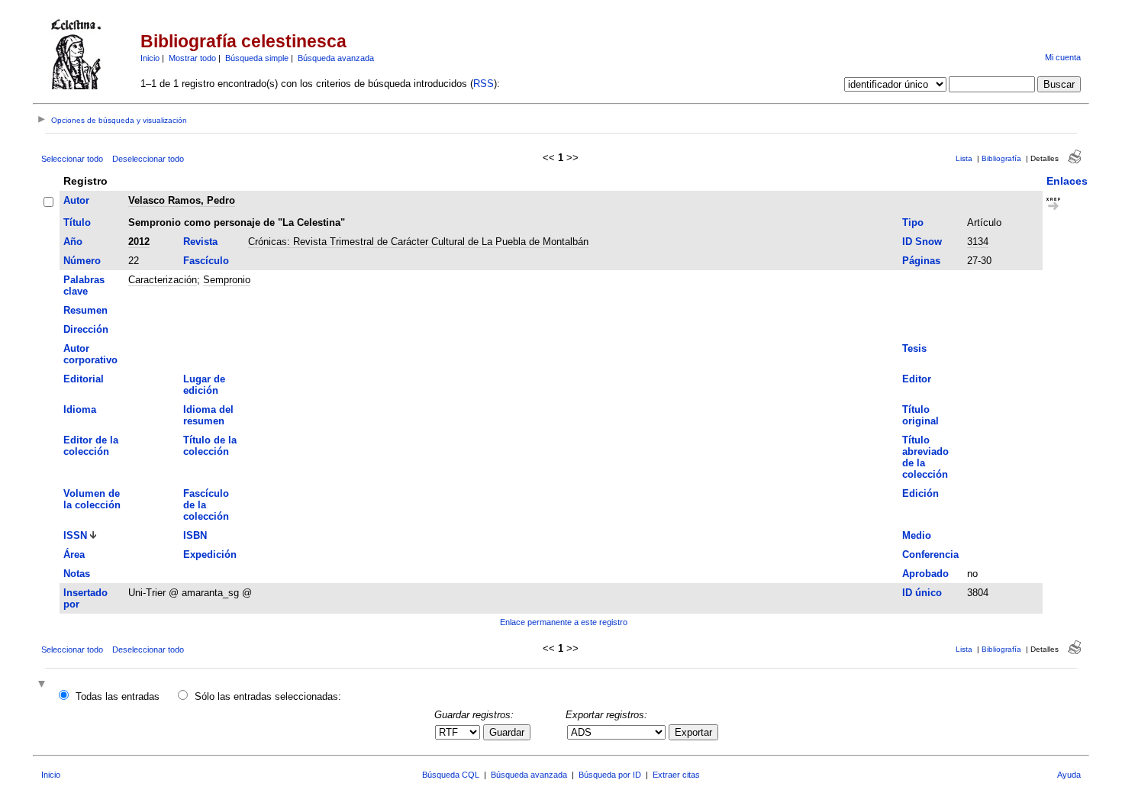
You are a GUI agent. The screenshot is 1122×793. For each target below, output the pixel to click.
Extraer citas (676, 774)
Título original (920, 415)
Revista (200, 241)
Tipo (913, 222)
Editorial (83, 379)
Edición (920, 493)
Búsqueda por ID (610, 774)
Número (82, 260)
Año (72, 241)
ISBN (195, 535)
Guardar (506, 732)
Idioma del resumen (208, 415)
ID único (922, 592)
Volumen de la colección (92, 499)
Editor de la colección (90, 445)
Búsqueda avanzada (336, 58)
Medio (916, 535)
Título (77, 222)
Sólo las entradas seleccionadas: (268, 696)
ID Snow (922, 241)
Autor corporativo (90, 354)
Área (74, 554)
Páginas (921, 260)
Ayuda (1069, 774)
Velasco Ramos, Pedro (181, 200)
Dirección (85, 329)
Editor (916, 379)
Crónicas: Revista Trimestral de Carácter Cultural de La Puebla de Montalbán (418, 241)
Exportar (693, 732)
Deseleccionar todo (148, 158)
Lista (964, 158)
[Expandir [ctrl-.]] (43, 685)
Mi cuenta (1063, 57)
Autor (76, 200)
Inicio (150, 58)
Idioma (79, 409)
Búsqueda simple (257, 58)
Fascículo (206, 260)
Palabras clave (84, 285)
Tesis (914, 348)
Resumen (85, 310)
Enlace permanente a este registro (563, 622)
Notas (76, 573)
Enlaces (1067, 181)
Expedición (210, 554)
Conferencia (930, 554)
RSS (483, 83)
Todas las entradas (118, 696)
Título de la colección (210, 445)
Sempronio (226, 279)
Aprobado (925, 573)
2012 (139, 241)
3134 (977, 241)
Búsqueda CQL (450, 774)
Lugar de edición (204, 384)
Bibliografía (1001, 158)
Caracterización (162, 279)
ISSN (75, 535)
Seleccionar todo (72, 158)
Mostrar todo (192, 58)
